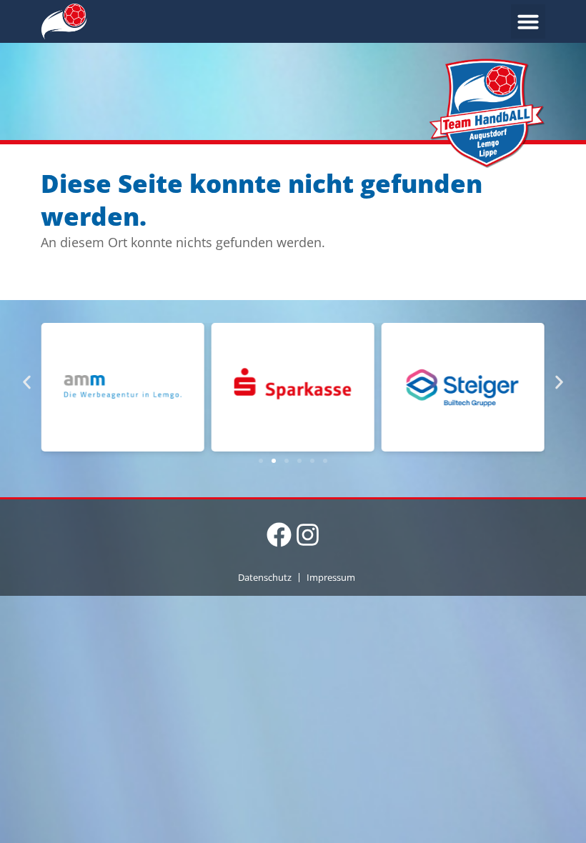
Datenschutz (265, 577)
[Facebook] (279, 534)
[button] (528, 21)
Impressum (331, 577)
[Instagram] (307, 534)
